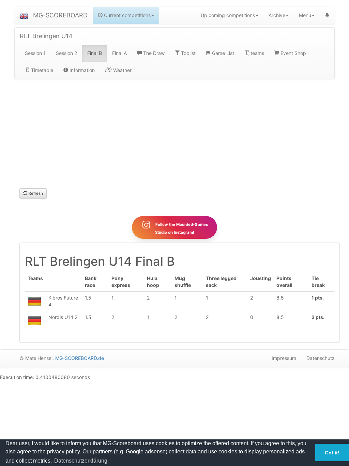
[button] (23, 15)
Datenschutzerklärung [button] (80, 461)
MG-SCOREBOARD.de (79, 358)
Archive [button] (277, 15)
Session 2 (66, 53)
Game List (222, 53)
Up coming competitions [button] (228, 15)
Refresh (35, 193)
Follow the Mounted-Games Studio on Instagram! (181, 228)
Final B (94, 53)
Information (81, 70)
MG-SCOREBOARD (60, 15)
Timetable (41, 70)
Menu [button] (305, 15)
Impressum (284, 358)
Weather (122, 70)
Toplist (188, 53)
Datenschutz (320, 358)
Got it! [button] (332, 452)
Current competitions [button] (127, 15)
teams (256, 53)
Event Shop (292, 53)
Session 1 (35, 53)
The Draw (153, 53)
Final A (119, 53)
